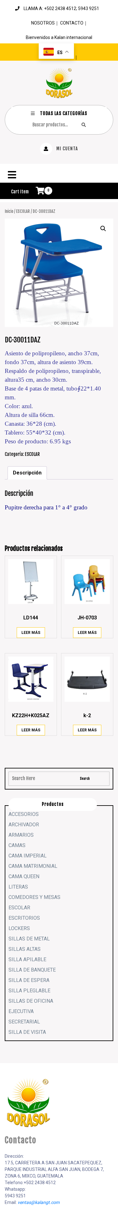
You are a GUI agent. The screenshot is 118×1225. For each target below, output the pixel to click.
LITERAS (18, 887)
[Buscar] (83, 124)
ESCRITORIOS (24, 918)
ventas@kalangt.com (38, 1202)
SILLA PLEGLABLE (29, 991)
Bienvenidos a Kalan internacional (59, 37)
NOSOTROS (43, 22)
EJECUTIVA (21, 1011)
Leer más (30, 632)
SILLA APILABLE (27, 959)
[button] (59, 175)
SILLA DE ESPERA (28, 980)
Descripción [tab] (27, 473)
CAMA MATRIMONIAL (32, 866)
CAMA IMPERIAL (27, 856)
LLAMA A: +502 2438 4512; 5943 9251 (61, 8)
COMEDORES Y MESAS (34, 897)
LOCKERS (19, 928)
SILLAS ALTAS (24, 949)
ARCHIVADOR (23, 825)
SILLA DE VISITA (27, 1032)
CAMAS (16, 845)
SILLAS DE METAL (29, 939)
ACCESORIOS (23, 814)
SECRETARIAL (24, 1022)
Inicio (9, 211)
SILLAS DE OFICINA (30, 1001)
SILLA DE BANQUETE (32, 970)
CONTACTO (71, 22)
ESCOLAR (23, 211)
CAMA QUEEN (23, 876)
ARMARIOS (21, 835)
